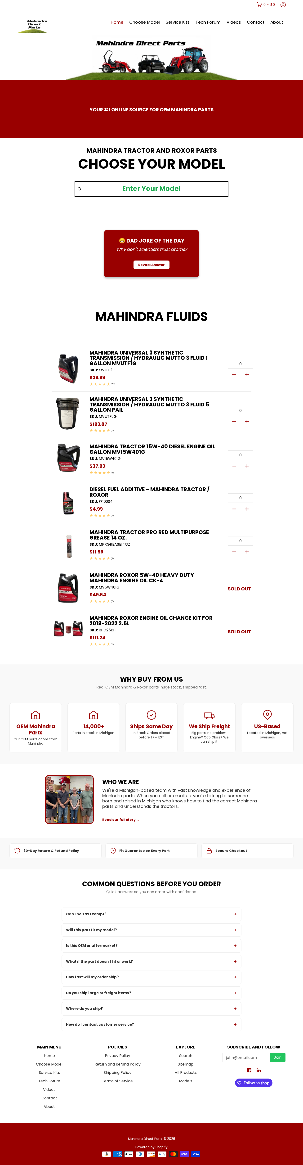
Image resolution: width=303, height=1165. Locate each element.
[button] (249, 1070)
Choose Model (49, 1064)
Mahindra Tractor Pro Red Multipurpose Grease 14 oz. (149, 534)
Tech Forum (49, 1081)
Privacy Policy (117, 1055)
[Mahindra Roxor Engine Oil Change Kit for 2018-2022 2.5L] (68, 631)
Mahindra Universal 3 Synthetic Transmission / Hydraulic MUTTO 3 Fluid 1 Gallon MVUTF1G (148, 358)
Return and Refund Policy (117, 1064)
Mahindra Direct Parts (145, 1139)
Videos (49, 1089)
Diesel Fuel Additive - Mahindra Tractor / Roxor (149, 492)
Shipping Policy (117, 1072)
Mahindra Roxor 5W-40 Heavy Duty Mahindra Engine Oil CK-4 (141, 577)
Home (49, 1055)
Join (277, 1057)
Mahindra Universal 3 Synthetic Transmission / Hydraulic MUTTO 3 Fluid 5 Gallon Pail (149, 404)
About (49, 1106)
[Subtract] (234, 374)
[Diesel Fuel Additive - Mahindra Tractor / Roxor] (68, 502)
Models (185, 1081)
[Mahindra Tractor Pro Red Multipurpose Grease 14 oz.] (68, 545)
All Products (186, 1072)
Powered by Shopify (151, 1147)
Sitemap (185, 1064)
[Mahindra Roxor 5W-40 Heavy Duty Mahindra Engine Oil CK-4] (68, 588)
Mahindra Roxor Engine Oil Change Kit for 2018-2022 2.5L (151, 620)
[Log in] (283, 4)
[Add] (247, 374)
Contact (49, 1098)
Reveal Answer (151, 264)
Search (185, 1055)
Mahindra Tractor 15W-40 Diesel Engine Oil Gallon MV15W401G (152, 449)
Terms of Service (117, 1081)
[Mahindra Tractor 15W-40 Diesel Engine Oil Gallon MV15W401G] (68, 459)
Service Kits (49, 1072)
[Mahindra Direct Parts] (35, 22)
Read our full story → (121, 819)
